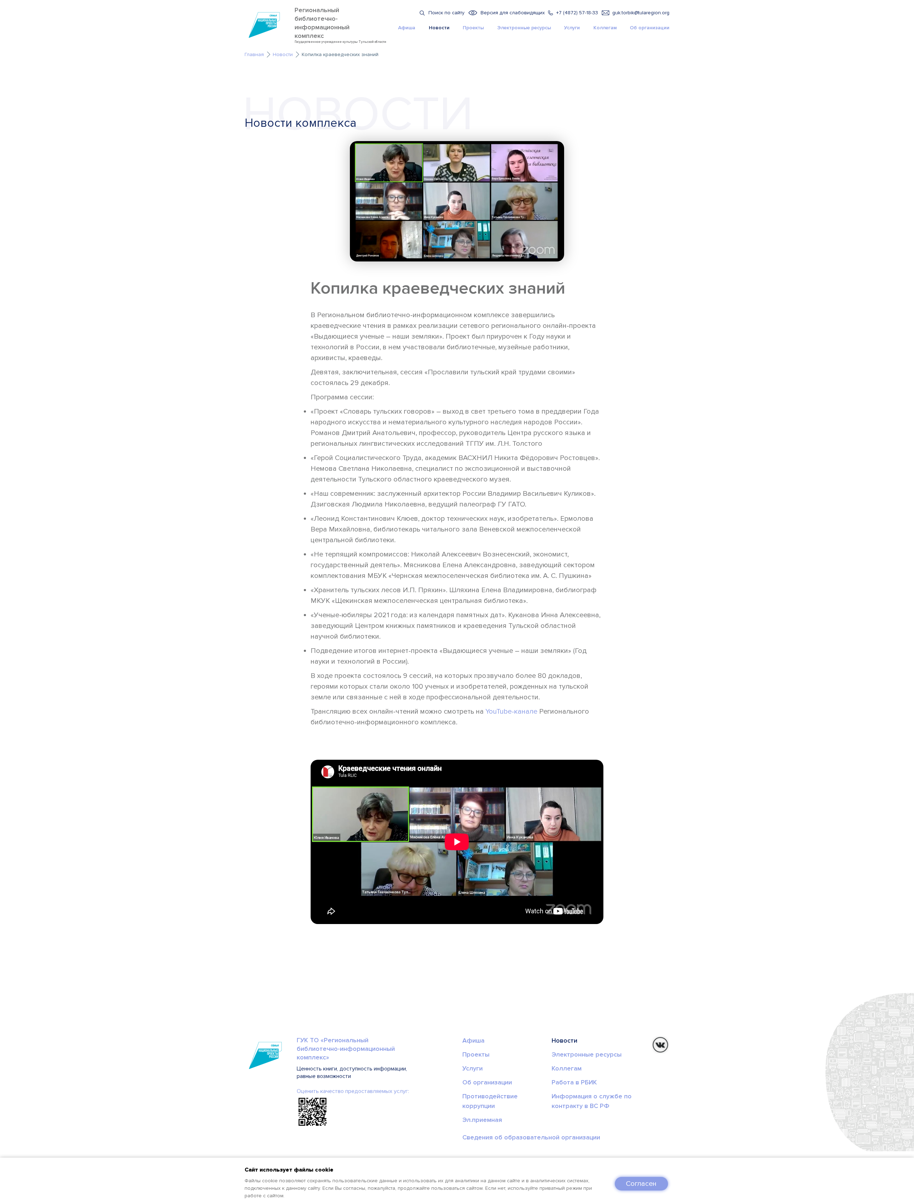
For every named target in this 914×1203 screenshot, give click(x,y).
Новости (439, 28)
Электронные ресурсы (524, 28)
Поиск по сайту (446, 13)
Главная (254, 54)
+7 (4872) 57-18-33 (577, 13)
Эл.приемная (482, 1120)
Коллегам (605, 28)
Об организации (649, 28)
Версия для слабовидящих (513, 13)
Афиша (406, 28)
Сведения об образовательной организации (531, 1137)
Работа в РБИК (574, 1082)
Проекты (473, 28)
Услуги (572, 28)
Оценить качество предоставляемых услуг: (353, 1091)
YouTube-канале (511, 711)
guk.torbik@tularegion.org (640, 13)
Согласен (641, 1183)
